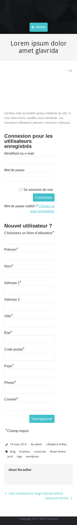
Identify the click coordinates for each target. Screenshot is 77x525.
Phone (10, 382)
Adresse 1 (13, 282)
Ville (8, 315)
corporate (40, 451)
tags (19, 456)
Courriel (11, 398)
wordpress (32, 456)
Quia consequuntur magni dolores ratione (36, 493)
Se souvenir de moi (38, 189)
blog (12, 451)
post (10, 456)
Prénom (11, 249)
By (36, 444)
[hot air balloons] (33, 88)
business (24, 451)
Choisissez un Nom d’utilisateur (29, 232)
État (8, 332)
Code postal (14, 349)
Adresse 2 (12, 299)
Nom (8, 265)
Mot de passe (14, 170)
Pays (9, 365)
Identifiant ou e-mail (19, 153)
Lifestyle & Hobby (56, 444)
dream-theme (58, 451)
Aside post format (56, 498)
